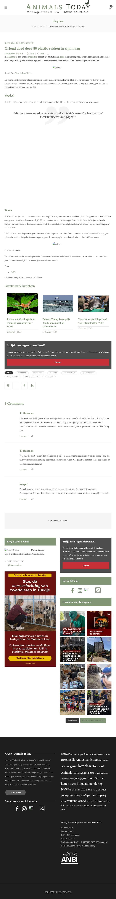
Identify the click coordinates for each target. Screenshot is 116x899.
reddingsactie (79, 795)
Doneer (58, 362)
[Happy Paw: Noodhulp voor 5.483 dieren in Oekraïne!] (72, 676)
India (98, 773)
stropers (63, 801)
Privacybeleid (67, 822)
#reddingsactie (31, 376)
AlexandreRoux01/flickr (23, 73)
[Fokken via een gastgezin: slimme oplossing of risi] (72, 649)
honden (84, 765)
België (96, 754)
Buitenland (11, 43)
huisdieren (77, 773)
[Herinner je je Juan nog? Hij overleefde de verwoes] (99, 676)
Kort (21, 43)
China (107, 754)
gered (73, 766)
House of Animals (21, 554)
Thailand (11, 57)
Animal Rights (77, 754)
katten (65, 783)
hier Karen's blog (16, 561)
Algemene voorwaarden (84, 822)
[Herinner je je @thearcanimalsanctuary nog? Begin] (99, 649)
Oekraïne (76, 790)
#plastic (53, 373)
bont (101, 754)
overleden (32, 57)
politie (70, 796)
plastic (61, 57)
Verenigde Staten (94, 801)
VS (62, 805)
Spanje (90, 795)
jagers (83, 778)
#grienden (22, 373)
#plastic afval (70, 373)
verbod (82, 800)
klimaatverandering (90, 783)
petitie (64, 795)
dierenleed (66, 759)
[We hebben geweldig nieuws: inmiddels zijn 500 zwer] (72, 623)
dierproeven (103, 760)
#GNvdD (66, 754)
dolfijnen (65, 766)
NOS (13, 272)
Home (33, 26)
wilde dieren (90, 805)
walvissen (80, 806)
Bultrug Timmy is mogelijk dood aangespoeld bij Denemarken (56, 323)
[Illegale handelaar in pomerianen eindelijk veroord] (99, 702)
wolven (99, 806)
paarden (102, 789)
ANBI (99, 822)
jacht (77, 778)
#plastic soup (12, 376)
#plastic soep (88, 373)
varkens (72, 800)
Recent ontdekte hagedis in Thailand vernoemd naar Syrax (20, 323)
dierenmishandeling (84, 759)
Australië (88, 754)
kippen (73, 784)
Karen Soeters (37, 550)
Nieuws (42, 26)
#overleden (38, 373)
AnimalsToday (10, 53)
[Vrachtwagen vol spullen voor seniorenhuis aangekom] (72, 702)
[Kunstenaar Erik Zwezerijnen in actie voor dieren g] (99, 623)
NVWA (66, 789)
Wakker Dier (70, 806)
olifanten (86, 789)
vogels (106, 801)
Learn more (15, 792)
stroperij (100, 795)
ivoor (72, 778)
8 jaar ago (23, 436)
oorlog (95, 790)
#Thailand (49, 376)
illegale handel (89, 773)
